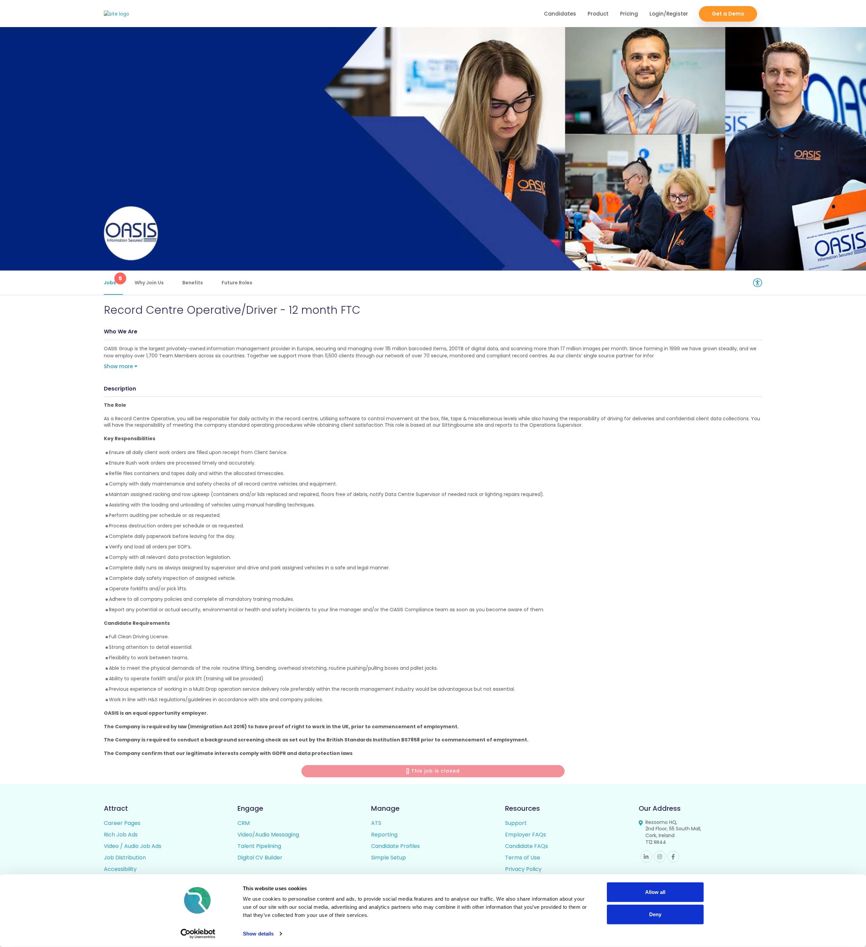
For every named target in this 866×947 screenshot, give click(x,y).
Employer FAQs (525, 834)
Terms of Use (522, 857)
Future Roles (237, 282)
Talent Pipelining (259, 846)
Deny (655, 914)
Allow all (655, 892)
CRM (243, 823)
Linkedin (646, 856)
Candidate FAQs (526, 846)
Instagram (660, 856)
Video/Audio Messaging (268, 834)
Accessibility (120, 869)
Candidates (560, 13)
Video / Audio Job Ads (132, 846)
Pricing (629, 13)
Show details (258, 934)
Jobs (113, 280)
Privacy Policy (523, 869)
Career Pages (122, 823)
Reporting (384, 834)
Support (516, 823)
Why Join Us (149, 282)
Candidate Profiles (395, 846)
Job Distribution (125, 857)
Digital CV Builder (259, 857)
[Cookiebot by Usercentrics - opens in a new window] (198, 934)
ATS (376, 823)
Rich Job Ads (121, 834)
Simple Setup (388, 857)
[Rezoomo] (116, 14)
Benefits (192, 282)
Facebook (673, 856)
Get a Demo (728, 13)
